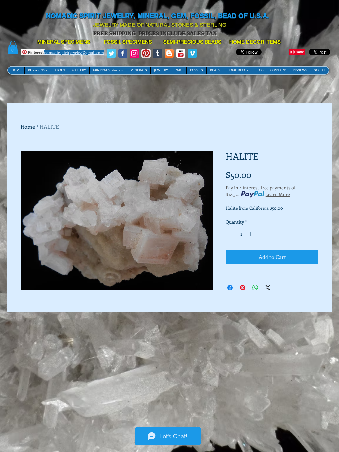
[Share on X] (268, 288)
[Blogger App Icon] (169, 53)
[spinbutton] (241, 234)
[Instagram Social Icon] (134, 53)
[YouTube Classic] (180, 53)
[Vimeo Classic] (192, 53)
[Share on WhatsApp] (255, 288)
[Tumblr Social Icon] (157, 53)
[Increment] (251, 234)
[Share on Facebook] (230, 288)
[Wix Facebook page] (122, 53)
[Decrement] (231, 234)
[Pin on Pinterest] (243, 288)
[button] (12, 47)
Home (28, 126)
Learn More (278, 194)
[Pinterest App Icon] (146, 53)
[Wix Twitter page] (111, 53)
